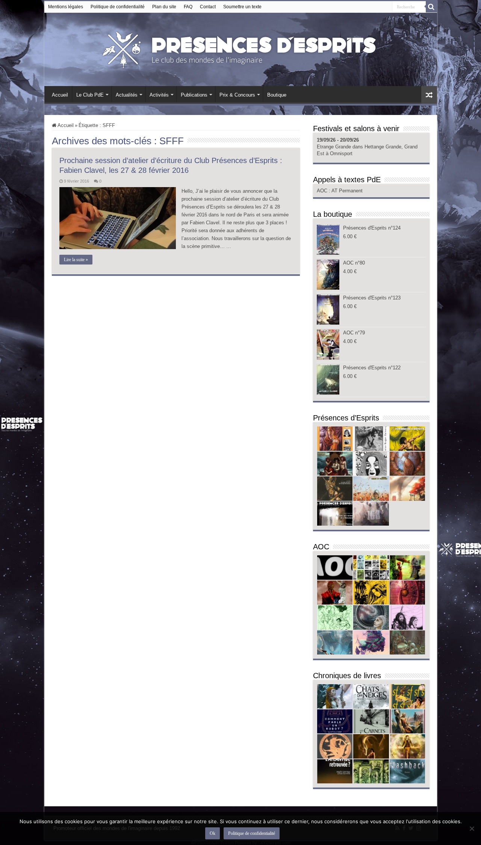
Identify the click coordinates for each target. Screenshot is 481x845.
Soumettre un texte (242, 6)
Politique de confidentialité (118, 6)
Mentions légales (65, 6)
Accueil (60, 95)
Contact (208, 6)
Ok (212, 833)
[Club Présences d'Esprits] (240, 48)
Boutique (276, 95)
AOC (323, 190)
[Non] (471, 828)
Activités (159, 95)
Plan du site (164, 6)
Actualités (127, 95)
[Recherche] (431, 6)
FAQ (188, 6)
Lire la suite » (76, 259)
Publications (194, 95)
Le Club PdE (90, 95)
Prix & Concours (237, 95)
